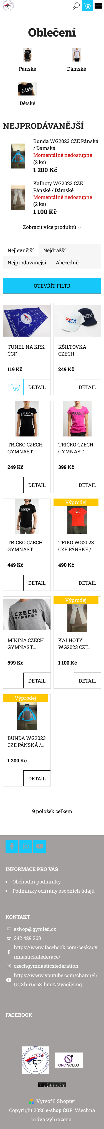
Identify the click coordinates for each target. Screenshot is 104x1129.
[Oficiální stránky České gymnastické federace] (35, 1059)
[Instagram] (25, 846)
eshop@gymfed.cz (35, 929)
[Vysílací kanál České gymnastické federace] (52, 1084)
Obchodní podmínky (36, 881)
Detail (37, 387)
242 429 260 (27, 938)
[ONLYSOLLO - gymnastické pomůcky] (69, 1059)
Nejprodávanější (26, 262)
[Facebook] (12, 846)
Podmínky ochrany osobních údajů (53, 890)
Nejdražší (54, 250)
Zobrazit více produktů (49, 227)
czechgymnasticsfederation (46, 965)
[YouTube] (39, 846)
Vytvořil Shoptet (55, 1101)
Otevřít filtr (52, 285)
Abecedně (67, 262)
